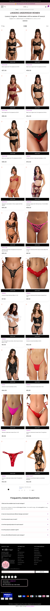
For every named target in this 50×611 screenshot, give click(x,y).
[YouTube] (12, 577)
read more (25, 20)
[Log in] (46, 7)
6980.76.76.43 (7, 560)
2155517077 (17, 1)
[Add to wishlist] (1, 30)
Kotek (28, 339)
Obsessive (4, 202)
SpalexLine (4, 64)
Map (2, 557)
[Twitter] (15, 577)
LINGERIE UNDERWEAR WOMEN (27, 9)
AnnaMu (28, 156)
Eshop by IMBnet (30, 606)
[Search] (5, 6)
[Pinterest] (9, 577)
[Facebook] (2, 577)
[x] (5, 513)
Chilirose (28, 202)
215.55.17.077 (6, 559)
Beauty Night (29, 476)
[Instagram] (6, 577)
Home (17, 9)
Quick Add (12, 62)
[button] (24, 26)
